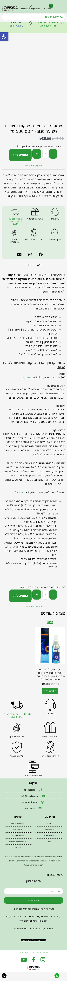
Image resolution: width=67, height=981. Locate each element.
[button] (41, 254)
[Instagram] (43, 959)
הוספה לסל (20, 155)
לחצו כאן (26, 377)
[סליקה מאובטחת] (54, 232)
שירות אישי (55, 218)
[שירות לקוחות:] (30, 23)
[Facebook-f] (33, 959)
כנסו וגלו (19, 492)
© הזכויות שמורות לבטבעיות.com (33, 952)
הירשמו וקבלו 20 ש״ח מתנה (30, 9)
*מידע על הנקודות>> (33, 165)
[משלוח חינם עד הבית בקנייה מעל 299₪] (15, 212)
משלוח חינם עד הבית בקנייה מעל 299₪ (15, 221)
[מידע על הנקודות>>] (14, 232)
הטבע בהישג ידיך (17, 736)
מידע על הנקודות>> (14, 240)
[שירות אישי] (55, 212)
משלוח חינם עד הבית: (48, 22)
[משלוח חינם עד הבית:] (62, 23)
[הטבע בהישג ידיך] (17, 728)
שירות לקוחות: (16, 22)
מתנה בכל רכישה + (35, 218)
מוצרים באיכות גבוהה (34, 239)
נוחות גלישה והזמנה (33, 775)
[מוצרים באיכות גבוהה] (34, 232)
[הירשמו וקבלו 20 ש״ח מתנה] (30, 6)
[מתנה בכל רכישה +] (35, 212)
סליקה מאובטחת (54, 239)
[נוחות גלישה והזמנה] (33, 767)
